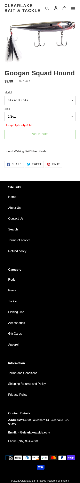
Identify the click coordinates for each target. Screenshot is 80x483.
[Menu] (73, 8)
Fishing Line (16, 312)
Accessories (16, 323)
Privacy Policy (17, 394)
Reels (12, 290)
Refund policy (17, 251)
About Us (14, 207)
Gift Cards (15, 333)
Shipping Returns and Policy (27, 383)
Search (13, 229)
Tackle (12, 301)
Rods (11, 279)
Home (12, 196)
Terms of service (19, 240)
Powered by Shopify (58, 480)
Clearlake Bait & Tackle (23, 8)
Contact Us (15, 218)
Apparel (13, 344)
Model (8, 92)
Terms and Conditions (22, 373)
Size (7, 108)
